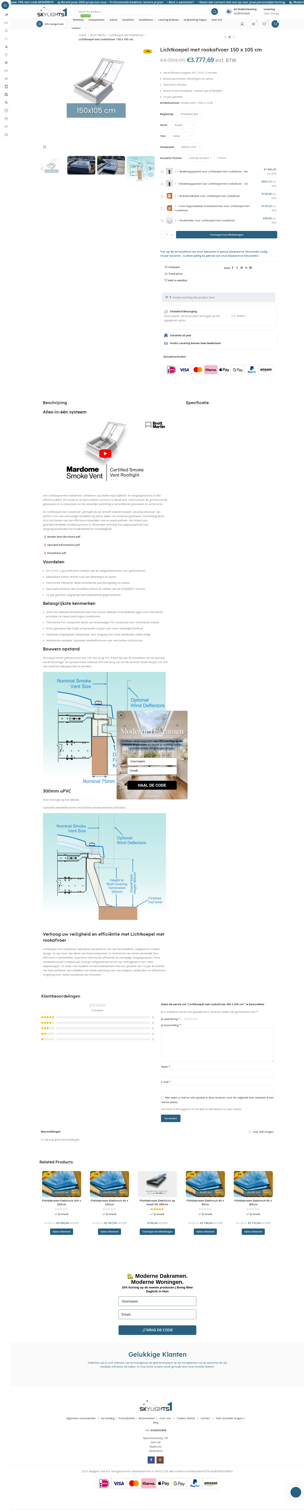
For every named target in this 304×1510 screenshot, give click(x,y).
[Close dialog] (121, 715)
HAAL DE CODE (152, 785)
